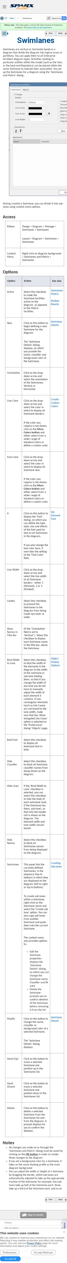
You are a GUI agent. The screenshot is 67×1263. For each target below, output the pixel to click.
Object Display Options (55, 662)
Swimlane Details (56, 323)
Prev (50, 33)
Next (60, 33)
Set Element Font (55, 515)
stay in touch (35, 1214)
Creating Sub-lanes (56, 865)
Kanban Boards (55, 303)
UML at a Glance (11, 1228)
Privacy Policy (34, 1243)
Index (12, 18)
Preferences (9, 1252)
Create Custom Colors (55, 403)
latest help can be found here (39, 28)
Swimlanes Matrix (57, 292)
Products (8, 1223)
